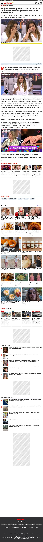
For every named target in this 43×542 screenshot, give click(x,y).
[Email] (40, 64)
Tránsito (27, 530)
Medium (32, 198)
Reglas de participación (19, 530)
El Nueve (20, 198)
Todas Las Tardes (12, 198)
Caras (9, 524)
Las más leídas (5, 346)
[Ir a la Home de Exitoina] (9, 3)
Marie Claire (21, 524)
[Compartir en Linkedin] (38, 64)
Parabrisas (39, 524)
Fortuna (27, 524)
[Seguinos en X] (41, 3)
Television (26, 198)
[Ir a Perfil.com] (39, 1)
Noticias (14, 524)
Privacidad (31, 527)
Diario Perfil (4, 524)
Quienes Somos (15, 527)
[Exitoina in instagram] (36, 3)
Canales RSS (7, 527)
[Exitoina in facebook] (38, 3)
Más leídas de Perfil (7, 397)
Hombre (32, 524)
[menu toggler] (2, 3)
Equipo (36, 527)
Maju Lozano (4, 198)
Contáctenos (23, 527)
